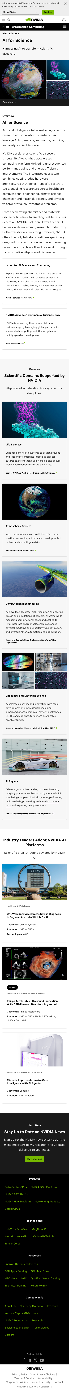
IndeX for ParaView (16, 1229)
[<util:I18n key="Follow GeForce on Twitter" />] (35, 1360)
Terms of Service (24, 1378)
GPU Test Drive (40, 1271)
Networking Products (47, 1201)
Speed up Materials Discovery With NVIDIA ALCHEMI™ (31, 728)
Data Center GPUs (16, 1187)
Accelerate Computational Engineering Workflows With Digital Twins (31, 641)
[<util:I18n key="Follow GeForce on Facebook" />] (24, 1360)
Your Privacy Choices (42, 1374)
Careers (9, 1334)
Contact (58, 1382)
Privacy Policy (19, 1374)
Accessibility (44, 1378)
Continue (48, 12)
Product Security (40, 1382)
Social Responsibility (17, 1327)
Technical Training (15, 1285)
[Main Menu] (3, 20)
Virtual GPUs (12, 1208)
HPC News (11, 1278)
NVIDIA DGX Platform (44, 1187)
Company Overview (31, 1306)
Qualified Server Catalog (45, 1278)
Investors (52, 1306)
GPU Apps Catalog (16, 1271)
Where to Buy (38, 1285)
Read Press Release (15, 343)
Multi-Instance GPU (16, 1236)
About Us (10, 1306)
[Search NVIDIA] (9, 19)
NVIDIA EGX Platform (17, 1194)
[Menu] (65, 27)
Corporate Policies (17, 1382)
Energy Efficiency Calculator (21, 1264)
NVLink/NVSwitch (43, 1236)
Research (37, 1320)
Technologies (41, 1327)
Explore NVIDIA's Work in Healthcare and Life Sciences (31, 473)
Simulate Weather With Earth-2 (20, 550)
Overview (7, 102)
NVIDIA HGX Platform (18, 1201)
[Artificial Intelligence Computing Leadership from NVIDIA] (34, 19)
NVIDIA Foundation (16, 1320)
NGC (24, 1278)
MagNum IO (39, 1229)
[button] (63, 20)
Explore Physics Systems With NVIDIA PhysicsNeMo (29, 813)
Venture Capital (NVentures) (22, 1313)
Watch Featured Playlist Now (19, 298)
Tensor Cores (12, 1243)
